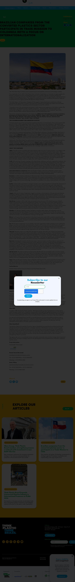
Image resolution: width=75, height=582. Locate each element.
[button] (58, 278)
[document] (37, 291)
